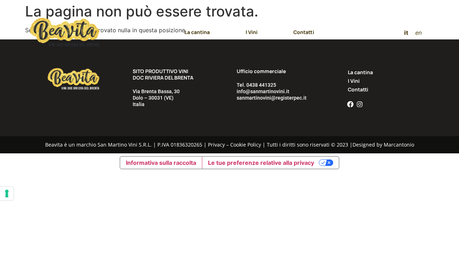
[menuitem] (406, 32)
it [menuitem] (406, 32)
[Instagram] (359, 104)
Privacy (216, 144)
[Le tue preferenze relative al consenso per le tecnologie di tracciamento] (7, 193)
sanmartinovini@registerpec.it (272, 98)
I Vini (251, 32)
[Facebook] (350, 104)
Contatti (303, 32)
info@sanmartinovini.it (263, 91)
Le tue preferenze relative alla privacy (261, 162)
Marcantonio (399, 144)
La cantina (197, 32)
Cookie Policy (245, 144)
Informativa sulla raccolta (161, 162)
